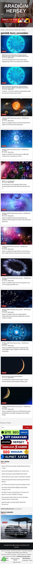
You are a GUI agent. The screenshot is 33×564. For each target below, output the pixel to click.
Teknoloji (5, 522)
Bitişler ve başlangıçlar (8, 181)
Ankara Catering (5, 550)
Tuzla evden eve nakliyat (9, 556)
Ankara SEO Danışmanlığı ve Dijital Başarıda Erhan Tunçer (16, 467)
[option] (16, 527)
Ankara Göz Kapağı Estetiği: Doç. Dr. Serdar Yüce (15, 471)
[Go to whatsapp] (4, 559)
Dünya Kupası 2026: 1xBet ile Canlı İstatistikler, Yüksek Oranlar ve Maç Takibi (15, 498)
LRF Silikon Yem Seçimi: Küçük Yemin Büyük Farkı (16, 484)
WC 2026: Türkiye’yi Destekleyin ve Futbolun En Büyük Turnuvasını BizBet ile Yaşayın (15, 493)
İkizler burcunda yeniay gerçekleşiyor (12, 376)
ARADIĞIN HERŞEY (16, 8)
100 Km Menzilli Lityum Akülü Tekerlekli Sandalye (16, 477)
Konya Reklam (18, 509)
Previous (2, 423)
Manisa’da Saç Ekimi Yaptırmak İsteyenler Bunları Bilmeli (16, 481)
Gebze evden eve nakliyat (24, 554)
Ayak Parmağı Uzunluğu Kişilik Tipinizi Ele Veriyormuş (14, 503)
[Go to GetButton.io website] (3, 562)
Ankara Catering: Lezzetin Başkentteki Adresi (14, 474)
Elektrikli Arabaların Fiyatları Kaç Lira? (15, 524)
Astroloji (4, 51)
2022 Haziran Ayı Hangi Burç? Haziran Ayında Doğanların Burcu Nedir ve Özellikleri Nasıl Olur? (15, 55)
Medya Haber (11, 57)
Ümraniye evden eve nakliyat (9, 554)
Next (9, 423)
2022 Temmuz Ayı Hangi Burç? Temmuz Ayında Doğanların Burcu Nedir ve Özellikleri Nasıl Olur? (15, 87)
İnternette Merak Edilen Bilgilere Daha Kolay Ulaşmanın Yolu (14, 488)
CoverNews (23, 545)
